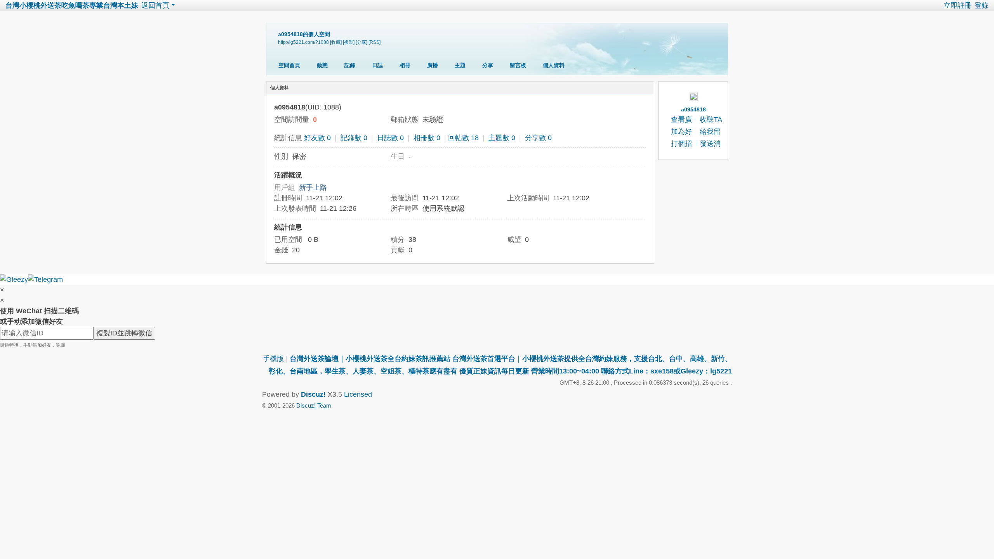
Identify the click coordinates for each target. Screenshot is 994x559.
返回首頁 (155, 5)
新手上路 (313, 187)
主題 (460, 65)
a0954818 (693, 109)
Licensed (358, 394)
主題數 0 (501, 138)
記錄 (349, 65)
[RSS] (374, 42)
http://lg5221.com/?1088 (303, 42)
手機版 (273, 359)
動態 (322, 65)
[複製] (349, 42)
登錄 (982, 5)
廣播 (432, 65)
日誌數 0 (390, 138)
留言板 (518, 65)
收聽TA (711, 119)
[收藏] (336, 42)
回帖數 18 (463, 138)
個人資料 (554, 65)
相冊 (405, 65)
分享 (487, 65)
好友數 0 (317, 138)
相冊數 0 (427, 138)
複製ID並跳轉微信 (124, 333)
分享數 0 (538, 138)
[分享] (361, 42)
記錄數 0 (354, 138)
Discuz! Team (313, 405)
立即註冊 (957, 5)
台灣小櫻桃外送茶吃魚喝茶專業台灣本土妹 (71, 5)
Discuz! (313, 394)
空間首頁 (289, 65)
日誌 (377, 65)
